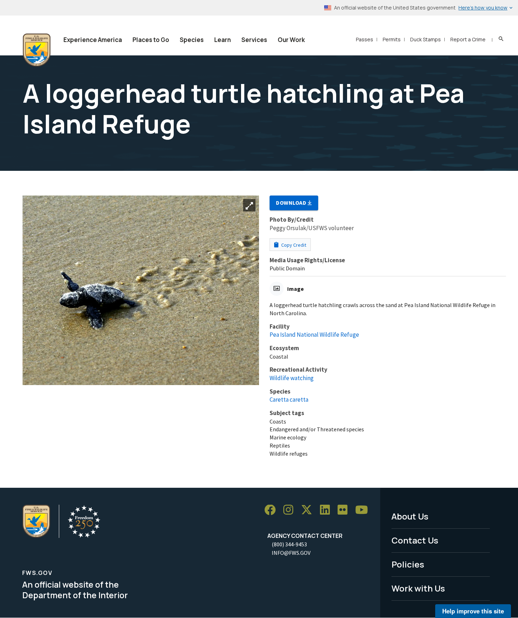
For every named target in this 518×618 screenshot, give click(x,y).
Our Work (291, 40)
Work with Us (418, 588)
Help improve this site (473, 611)
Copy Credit (293, 245)
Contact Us (414, 540)
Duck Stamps (425, 39)
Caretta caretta (289, 399)
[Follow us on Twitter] (309, 510)
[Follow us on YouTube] (364, 510)
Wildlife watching (292, 378)
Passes (364, 39)
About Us (409, 516)
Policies (407, 564)
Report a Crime (468, 39)
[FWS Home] (37, 50)
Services (254, 40)
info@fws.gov (291, 552)
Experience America (92, 40)
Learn (222, 40)
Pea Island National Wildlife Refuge (314, 334)
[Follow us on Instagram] (290, 510)
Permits (392, 39)
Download (292, 202)
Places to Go (150, 40)
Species (192, 40)
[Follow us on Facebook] (272, 510)
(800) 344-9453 (289, 544)
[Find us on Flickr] (345, 510)
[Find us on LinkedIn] (327, 510)
